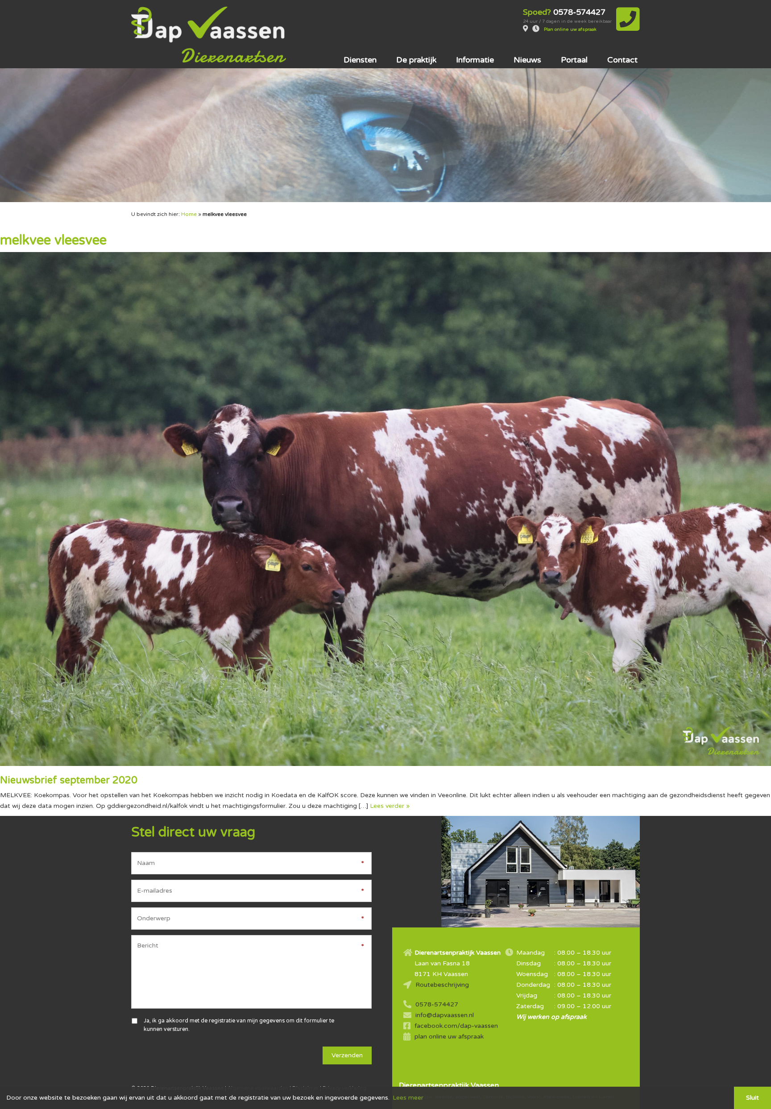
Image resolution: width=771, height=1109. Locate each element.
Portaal (574, 60)
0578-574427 (436, 1004)
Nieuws (527, 60)
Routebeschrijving (442, 985)
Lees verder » (390, 806)
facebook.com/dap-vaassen (456, 1026)
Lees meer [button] (408, 1097)
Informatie (475, 60)
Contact (622, 60)
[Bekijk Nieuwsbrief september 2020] (385, 509)
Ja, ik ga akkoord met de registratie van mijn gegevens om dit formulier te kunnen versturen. (239, 1025)
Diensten (360, 60)
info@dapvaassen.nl (444, 1015)
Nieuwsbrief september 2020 (68, 780)
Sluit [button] (752, 1097)
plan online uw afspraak (449, 1036)
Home (189, 214)
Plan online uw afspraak (570, 29)
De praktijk (416, 60)
